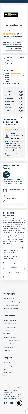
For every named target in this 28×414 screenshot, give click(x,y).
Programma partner (10, 366)
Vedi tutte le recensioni (12, 84)
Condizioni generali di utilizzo (12, 388)
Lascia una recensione (14, 48)
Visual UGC (7, 334)
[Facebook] (3, 277)
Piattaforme (7, 350)
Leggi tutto (10, 243)
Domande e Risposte (10, 327)
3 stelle (7, 77)
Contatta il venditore (14, 272)
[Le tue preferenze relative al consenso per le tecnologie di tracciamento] (25, 411)
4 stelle (7, 75)
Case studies (7, 372)
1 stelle (7, 81)
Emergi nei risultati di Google (12, 302)
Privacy (6, 390)
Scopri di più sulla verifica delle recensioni (14, 204)
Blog (5, 369)
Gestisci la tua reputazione (12, 305)
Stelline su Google (9, 344)
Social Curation (8, 347)
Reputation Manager (10, 337)
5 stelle (7, 73)
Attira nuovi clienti (9, 298)
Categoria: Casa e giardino (11, 263)
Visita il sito (14, 267)
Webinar (6, 376)
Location (6, 330)
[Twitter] (24, 277)
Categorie (7, 362)
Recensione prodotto (10, 324)
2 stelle (7, 79)
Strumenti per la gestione (11, 340)
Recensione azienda (10, 320)
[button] (14, 190)
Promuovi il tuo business (11, 309)
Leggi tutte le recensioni (9, 124)
